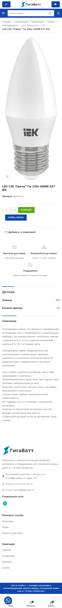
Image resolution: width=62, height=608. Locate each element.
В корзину (26, 210)
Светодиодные (10, 25)
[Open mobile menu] (3, 13)
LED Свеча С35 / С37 (33, 25)
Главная (7, 21)
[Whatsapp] (8, 600)
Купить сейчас (16, 217)
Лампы (51, 21)
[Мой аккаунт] (58, 13)
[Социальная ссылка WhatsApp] (5, 503)
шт (58, 308)
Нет (58, 300)
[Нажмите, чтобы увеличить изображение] (7, 176)
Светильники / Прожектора (29, 21)
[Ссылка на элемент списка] (31, 476)
